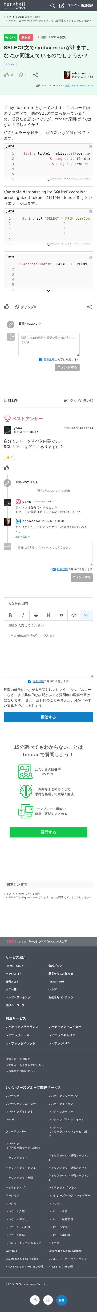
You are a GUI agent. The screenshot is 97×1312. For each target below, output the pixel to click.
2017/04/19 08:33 (79, 85)
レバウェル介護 (15, 1211)
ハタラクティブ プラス (62, 1187)
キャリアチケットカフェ (21, 1167)
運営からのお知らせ (60, 973)
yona (18, 428)
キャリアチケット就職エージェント (69, 1157)
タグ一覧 (11, 989)
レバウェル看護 (58, 1211)
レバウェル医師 (15, 1235)
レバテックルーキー (19, 1035)
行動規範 (49, 359)
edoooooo (81, 73)
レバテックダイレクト (21, 1043)
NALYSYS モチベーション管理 (25, 1266)
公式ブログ (55, 965)
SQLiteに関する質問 (28, 17)
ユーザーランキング (18, 997)
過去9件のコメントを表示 (53, 490)
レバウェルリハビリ (18, 1227)
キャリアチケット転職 (19, 1177)
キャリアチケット (17, 1157)
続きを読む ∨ (23, 536)
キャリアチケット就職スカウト (67, 1167)
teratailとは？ (15, 965)
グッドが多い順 (81, 400)
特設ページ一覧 (15, 1005)
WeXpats (11, 1250)
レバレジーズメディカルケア (23, 1243)
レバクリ (11, 1203)
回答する (48, 717)
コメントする (67, 367)
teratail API (56, 981)
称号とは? (12, 981)
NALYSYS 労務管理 (60, 1266)
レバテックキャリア (61, 1035)
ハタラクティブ (15, 1187)
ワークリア (13, 1195)
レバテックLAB (59, 1043)
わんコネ (54, 1243)
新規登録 (87, 5)
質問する (49, 832)
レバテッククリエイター (64, 1026)
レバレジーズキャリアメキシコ (67, 1258)
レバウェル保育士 (17, 1219)
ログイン (73, 5)
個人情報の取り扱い (32, 1065)
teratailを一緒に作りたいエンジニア (42, 941)
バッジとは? (13, 973)
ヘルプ (52, 989)
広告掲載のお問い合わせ (21, 1071)
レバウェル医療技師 (60, 1219)
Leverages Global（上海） (23, 1258)
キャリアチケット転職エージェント (69, 1177)
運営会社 (11, 1059)
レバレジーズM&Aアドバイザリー (69, 1195)
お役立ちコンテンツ (60, 997)
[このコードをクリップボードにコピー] (90, 146)
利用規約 (25, 1059)
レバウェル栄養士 (59, 1227)
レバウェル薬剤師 (59, 1235)
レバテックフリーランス (22, 1026)
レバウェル (55, 1203)
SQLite (10, 64)
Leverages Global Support (65, 1250)
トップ (7, 17)
